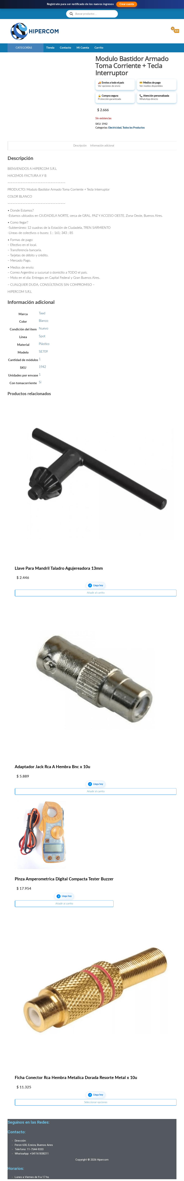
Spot (42, 336)
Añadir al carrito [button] (96, 593)
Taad (42, 313)
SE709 (43, 351)
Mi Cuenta (83, 47)
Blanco (43, 320)
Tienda (50, 47)
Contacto (65, 47)
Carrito (99, 47)
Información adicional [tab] (102, 145)
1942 (42, 367)
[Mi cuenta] (165, 31)
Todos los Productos (134, 128)
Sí (40, 382)
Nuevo (43, 328)
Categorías (24, 47)
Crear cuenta (126, 4)
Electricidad (114, 128)
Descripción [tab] (80, 145)
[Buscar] (71, 14)
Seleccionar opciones (95, 1102)
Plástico (44, 344)
